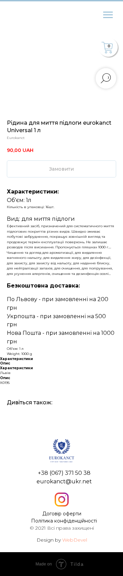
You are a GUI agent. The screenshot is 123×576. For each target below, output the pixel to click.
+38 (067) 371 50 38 (64, 473)
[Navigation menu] (108, 15)
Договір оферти (61, 514)
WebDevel (74, 540)
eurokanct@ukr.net (64, 481)
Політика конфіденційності (64, 521)
